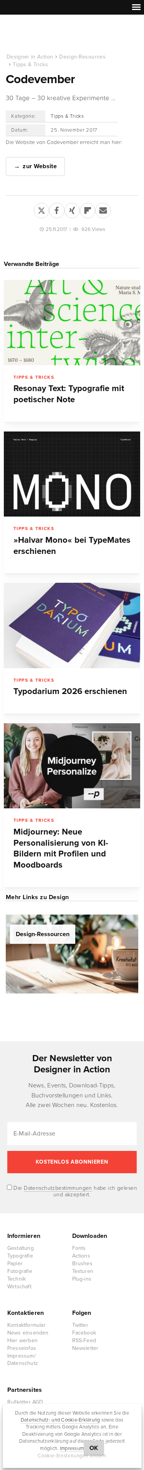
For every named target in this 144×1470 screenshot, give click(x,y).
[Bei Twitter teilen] (41, 209)
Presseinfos (21, 1348)
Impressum (72, 1448)
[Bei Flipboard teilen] (87, 209)
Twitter (80, 1325)
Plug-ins (82, 1279)
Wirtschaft (19, 1286)
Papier (15, 1263)
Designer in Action (46, 34)
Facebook (84, 1333)
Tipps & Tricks (30, 64)
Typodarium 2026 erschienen (70, 691)
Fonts (79, 1248)
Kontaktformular (26, 1325)
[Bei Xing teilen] (72, 209)
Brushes (82, 1263)
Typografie (20, 1256)
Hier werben (22, 1340)
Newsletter (85, 1348)
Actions (81, 1256)
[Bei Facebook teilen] (57, 209)
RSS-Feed (84, 1340)
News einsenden (28, 1333)
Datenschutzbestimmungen (58, 1188)
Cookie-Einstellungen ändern (72, 1456)
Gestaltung (20, 1248)
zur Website (40, 166)
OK (93, 1448)
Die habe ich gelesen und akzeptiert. (74, 1191)
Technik (16, 1279)
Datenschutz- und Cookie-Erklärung (60, 1420)
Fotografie (19, 1271)
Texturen (83, 1271)
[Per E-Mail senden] (103, 209)
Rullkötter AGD (25, 1402)
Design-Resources (82, 57)
